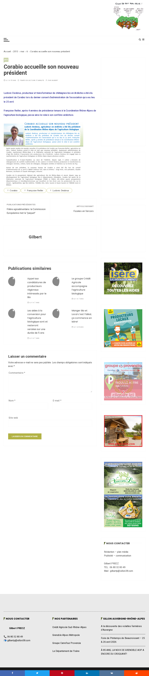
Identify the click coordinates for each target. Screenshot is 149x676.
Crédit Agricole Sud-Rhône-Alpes (69, 627)
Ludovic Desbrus (61, 190)
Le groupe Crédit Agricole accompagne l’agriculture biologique (81, 286)
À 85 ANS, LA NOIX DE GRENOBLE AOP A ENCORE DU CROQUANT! (122, 652)
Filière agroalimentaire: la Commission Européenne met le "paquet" (26, 211)
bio (6, 59)
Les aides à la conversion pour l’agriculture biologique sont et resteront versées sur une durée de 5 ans (37, 322)
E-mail (57, 400)
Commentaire (17, 373)
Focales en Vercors (83, 211)
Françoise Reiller (35, 190)
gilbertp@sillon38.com (18, 640)
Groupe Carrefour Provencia (66, 643)
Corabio (13, 190)
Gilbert (55, 80)
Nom (12, 400)
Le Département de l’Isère (66, 651)
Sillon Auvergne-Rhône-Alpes (124, 618)
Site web (13, 418)
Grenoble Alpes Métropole (66, 635)
